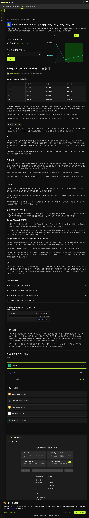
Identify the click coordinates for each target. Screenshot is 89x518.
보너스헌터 (16, 6)
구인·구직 (38, 500)
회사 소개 (38, 480)
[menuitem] (2, 10)
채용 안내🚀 (38, 483)
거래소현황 (51, 485)
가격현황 (50, 483)
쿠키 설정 (57, 515)
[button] (46, 285)
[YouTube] (12, 442)
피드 (2, 6)
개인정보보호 (43, 515)
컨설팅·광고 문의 (30, 6)
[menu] (2, 15)
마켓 (22, 6)
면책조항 (50, 515)
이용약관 (36, 515)
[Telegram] (16, 442)
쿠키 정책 (13, 509)
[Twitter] (9, 442)
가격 (8, 19)
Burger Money (15, 19)
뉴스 (49, 480)
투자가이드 (51, 488)
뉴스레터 (8, 6)
